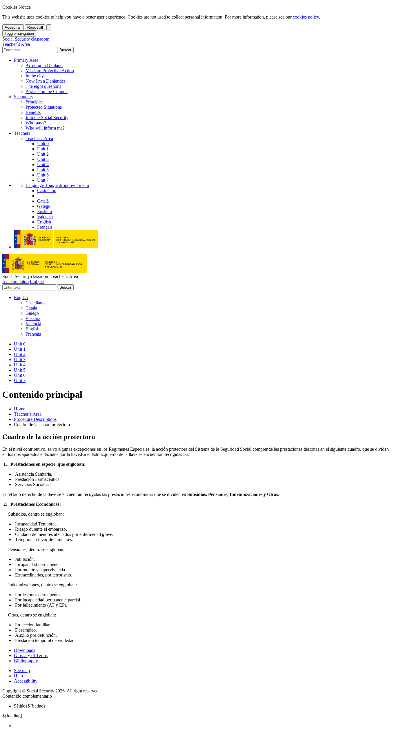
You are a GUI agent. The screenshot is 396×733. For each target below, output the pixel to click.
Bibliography (26, 660)
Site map (22, 670)
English (21, 297)
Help (18, 675)
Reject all (35, 27)
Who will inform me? (45, 127)
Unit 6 (43, 174)
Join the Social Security (47, 117)
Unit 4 (43, 164)
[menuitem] (204, 725)
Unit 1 (43, 148)
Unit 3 (43, 159)
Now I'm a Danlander (45, 81)
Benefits (33, 112)
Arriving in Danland (44, 65)
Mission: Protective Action (50, 70)
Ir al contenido (15, 281)
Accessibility (25, 681)
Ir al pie (37, 281)
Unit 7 (43, 180)
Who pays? (36, 122)
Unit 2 (43, 154)
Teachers (22, 133)
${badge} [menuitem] (30, 705)
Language (57, 185)
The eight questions (43, 86)
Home (19, 408)
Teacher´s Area (27, 414)
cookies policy (306, 16)
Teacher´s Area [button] (39, 138)
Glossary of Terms (31, 655)
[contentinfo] (198, 671)
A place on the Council (47, 91)
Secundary (23, 96)
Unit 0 (43, 143)
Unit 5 (43, 169)
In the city (35, 75)
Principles (34, 101)
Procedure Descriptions (35, 419)
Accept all (13, 27)
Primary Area (26, 60)
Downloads (24, 650)
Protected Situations (44, 107)
